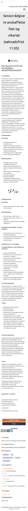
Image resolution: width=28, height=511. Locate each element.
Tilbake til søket (14, 420)
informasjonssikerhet (7, 457)
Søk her (14, 424)
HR (12, 454)
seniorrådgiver (6, 460)
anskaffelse (5, 454)
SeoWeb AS (16, 509)
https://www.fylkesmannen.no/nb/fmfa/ (13, 447)
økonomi (18, 457)
